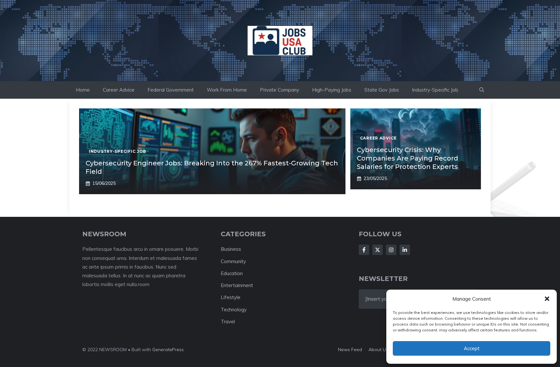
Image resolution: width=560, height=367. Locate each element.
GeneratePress (168, 349)
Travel (228, 321)
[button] (547, 298)
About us (378, 349)
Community (233, 261)
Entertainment (237, 285)
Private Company (279, 90)
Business (231, 249)
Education (232, 273)
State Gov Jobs (381, 90)
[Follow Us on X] (377, 250)
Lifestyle (230, 297)
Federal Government (170, 90)
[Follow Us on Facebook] (364, 250)
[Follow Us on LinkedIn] (405, 250)
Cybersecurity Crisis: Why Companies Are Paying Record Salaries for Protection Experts (407, 158)
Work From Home (227, 90)
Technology (234, 309)
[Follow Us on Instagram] (391, 250)
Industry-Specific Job (435, 90)
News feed (350, 349)
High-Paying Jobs (331, 90)
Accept (472, 348)
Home (83, 90)
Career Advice (118, 90)
